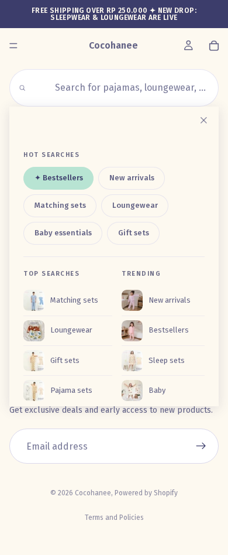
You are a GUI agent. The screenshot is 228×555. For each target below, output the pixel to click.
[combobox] (121, 88)
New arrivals (131, 178)
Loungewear (135, 205)
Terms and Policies (114, 517)
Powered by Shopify (146, 493)
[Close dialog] (203, 120)
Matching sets (60, 205)
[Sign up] (201, 446)
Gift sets (133, 232)
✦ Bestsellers (58, 178)
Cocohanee (93, 493)
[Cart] (214, 46)
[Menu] (13, 45)
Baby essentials (63, 232)
